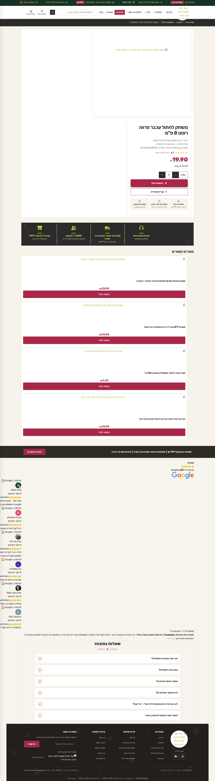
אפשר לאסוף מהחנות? (108, 681)
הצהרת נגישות (129, 753)
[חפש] (52, 12)
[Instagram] (182, 756)
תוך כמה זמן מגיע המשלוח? (108, 658)
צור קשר (102, 737)
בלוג (101, 12)
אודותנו (132, 737)
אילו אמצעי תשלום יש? (108, 692)
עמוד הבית (189, 22)
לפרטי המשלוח (34, 452)
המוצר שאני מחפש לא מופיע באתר (108, 715)
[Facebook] (175, 756)
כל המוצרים (100, 758)
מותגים (109, 12)
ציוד (148, 12)
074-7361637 (57, 770)
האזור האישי (100, 743)
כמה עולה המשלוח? (108, 670)
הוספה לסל (157, 183)
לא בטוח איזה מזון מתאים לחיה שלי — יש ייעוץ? (108, 704)
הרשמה (31, 744)
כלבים (169, 12)
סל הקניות (101, 753)
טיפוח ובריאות (134, 12)
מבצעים (119, 12)
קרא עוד (171, 638)
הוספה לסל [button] (104, 294)
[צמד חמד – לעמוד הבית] (182, 13)
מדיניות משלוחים (128, 743)
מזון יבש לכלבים (157, 748)
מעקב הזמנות (100, 748)
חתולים (158, 12)
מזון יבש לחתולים (157, 753)
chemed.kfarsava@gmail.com (37, 770)
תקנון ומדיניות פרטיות (127, 748)
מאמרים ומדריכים (128, 758)
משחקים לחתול (167, 22)
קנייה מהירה (157, 191)
